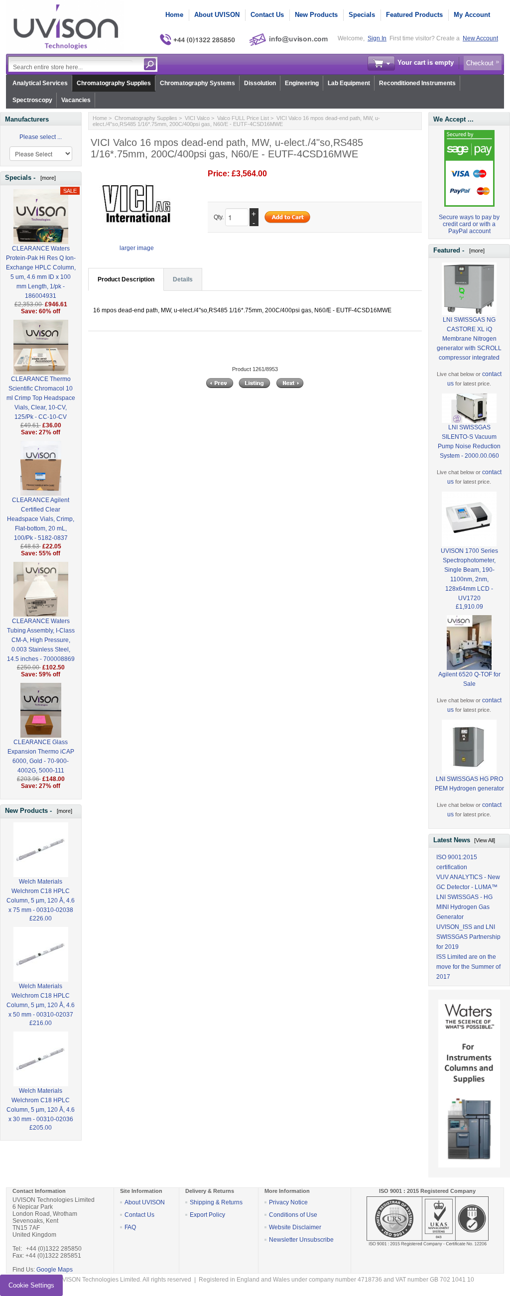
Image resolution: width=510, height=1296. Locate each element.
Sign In (377, 38)
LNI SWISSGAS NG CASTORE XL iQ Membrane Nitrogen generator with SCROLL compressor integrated (469, 338)
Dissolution (260, 83)
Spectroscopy (32, 100)
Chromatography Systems (197, 83)
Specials (362, 14)
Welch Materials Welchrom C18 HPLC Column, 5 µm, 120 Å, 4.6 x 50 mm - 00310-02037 (40, 1000)
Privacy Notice (288, 1202)
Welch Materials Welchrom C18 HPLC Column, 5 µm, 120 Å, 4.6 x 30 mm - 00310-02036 (40, 1105)
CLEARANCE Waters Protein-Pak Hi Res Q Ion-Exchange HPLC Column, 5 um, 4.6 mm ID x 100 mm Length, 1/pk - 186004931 (41, 272)
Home (174, 14)
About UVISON (217, 14)
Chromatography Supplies (114, 83)
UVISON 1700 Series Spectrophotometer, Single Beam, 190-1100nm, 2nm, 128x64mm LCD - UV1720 (469, 574)
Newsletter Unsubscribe (301, 1239)
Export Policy (207, 1214)
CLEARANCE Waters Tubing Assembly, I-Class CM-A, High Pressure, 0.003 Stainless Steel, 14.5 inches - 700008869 (41, 640)
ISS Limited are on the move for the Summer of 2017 (468, 966)
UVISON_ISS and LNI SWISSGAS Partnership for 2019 (468, 936)
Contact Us (267, 14)
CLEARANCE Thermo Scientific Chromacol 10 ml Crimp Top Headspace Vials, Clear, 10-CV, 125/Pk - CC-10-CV (40, 398)
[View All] (484, 840)
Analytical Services (40, 83)
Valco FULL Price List (243, 118)
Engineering (302, 83)
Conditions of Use (293, 1214)
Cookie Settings (31, 1285)
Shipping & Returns (216, 1202)
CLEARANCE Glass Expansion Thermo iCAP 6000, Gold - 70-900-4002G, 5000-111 (40, 756)
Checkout (480, 63)
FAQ (130, 1227)
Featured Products (414, 14)
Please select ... (40, 136)
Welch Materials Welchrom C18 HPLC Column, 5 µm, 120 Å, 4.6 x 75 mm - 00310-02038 (40, 895)
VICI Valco (197, 118)
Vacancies (76, 100)
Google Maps (54, 1269)
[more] (46, 178)
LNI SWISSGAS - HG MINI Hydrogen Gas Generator (464, 907)
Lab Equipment (349, 83)
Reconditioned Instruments (417, 83)
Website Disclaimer (295, 1227)
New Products (316, 14)
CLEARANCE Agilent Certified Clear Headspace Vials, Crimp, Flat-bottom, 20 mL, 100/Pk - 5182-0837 (40, 519)
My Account (472, 14)
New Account (480, 38)
